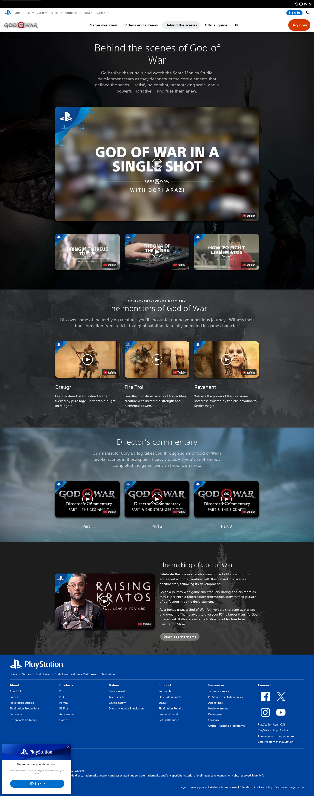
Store (17, 12)
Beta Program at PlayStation (275, 742)
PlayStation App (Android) (274, 730)
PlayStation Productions (25, 708)
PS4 (61, 697)
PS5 (28, 12)
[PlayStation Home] (8, 12)
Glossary (213, 720)
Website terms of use (223, 787)
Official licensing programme (226, 726)
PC (237, 25)
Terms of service (218, 691)
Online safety (117, 703)
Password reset (168, 714)
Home (13, 674)
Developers (215, 714)
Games (40, 12)
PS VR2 (63, 703)
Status (163, 703)
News (87, 12)
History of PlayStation (23, 720)
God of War (43, 674)
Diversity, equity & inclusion (126, 708)
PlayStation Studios (22, 703)
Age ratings (215, 703)
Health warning (218, 708)
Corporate (16, 714)
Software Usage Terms (289, 787)
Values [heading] (114, 685)
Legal (183, 787)
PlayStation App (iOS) (271, 724)
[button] (157, 164)
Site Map (245, 787)
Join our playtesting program (276, 736)
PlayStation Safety (170, 697)
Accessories (71, 12)
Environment (117, 691)
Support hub (166, 691)
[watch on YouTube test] (249, 216)
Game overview (103, 25)
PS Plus (54, 12)
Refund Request (169, 720)
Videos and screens (141, 25)
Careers (14, 697)
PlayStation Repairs (171, 708)
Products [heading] (66, 685)
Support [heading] (165, 685)
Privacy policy (198, 787)
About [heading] (14, 685)
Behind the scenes (181, 25)
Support (100, 12)
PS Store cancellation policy (225, 697)
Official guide (216, 25)
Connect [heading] (264, 685)
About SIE (16, 691)
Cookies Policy (263, 787)
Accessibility (117, 697)
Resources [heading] (216, 685)
